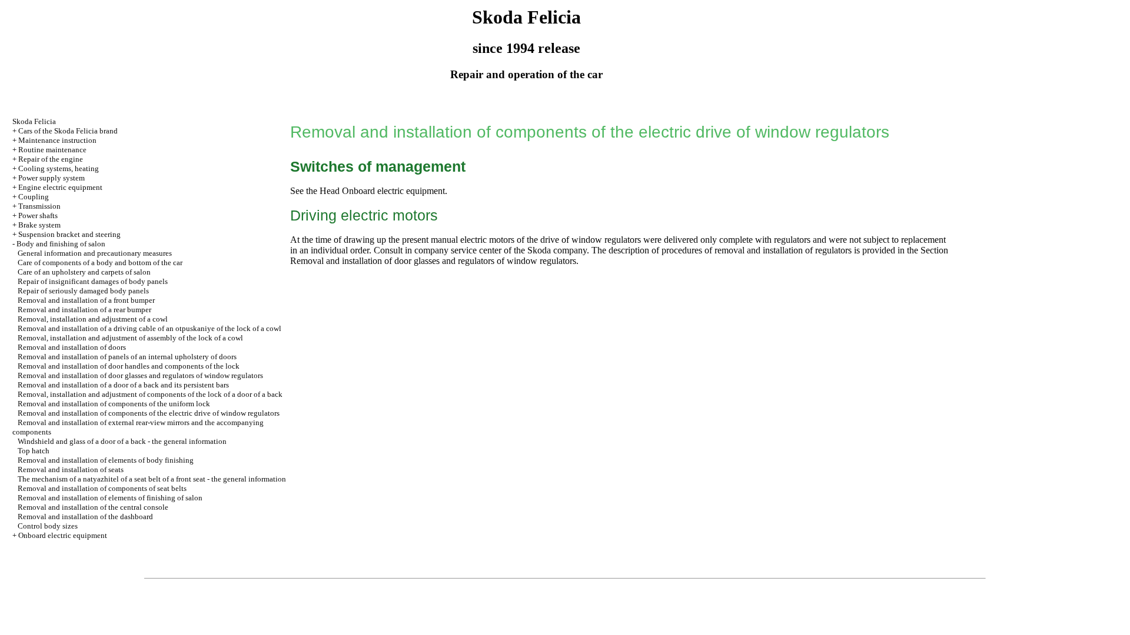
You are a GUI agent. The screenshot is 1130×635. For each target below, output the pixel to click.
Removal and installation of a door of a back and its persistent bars (123, 384)
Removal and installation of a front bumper (86, 300)
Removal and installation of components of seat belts (102, 488)
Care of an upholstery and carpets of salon (84, 272)
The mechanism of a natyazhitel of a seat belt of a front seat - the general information (152, 478)
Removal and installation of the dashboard (85, 516)
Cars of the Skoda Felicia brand (68, 130)
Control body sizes (48, 526)
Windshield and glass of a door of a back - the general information (122, 441)
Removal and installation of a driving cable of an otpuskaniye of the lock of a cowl (149, 328)
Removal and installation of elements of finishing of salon (110, 497)
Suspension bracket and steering (69, 234)
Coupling (33, 196)
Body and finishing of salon (60, 243)
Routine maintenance (52, 149)
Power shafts (38, 215)
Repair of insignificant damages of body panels (93, 281)
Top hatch (33, 450)
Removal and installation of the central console (93, 507)
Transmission (39, 206)
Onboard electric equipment (62, 535)
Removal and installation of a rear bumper (84, 309)
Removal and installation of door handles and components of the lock (129, 366)
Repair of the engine (50, 159)
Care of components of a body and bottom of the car (100, 262)
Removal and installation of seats (71, 469)
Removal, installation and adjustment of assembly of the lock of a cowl (130, 337)
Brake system (39, 224)
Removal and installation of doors (72, 347)
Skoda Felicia (34, 121)
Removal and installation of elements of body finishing (106, 460)
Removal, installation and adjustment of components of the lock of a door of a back (150, 394)
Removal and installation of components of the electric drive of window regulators (149, 413)
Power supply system (51, 177)
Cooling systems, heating (58, 168)
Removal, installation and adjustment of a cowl (93, 319)
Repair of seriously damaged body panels (83, 290)
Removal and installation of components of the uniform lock (114, 403)
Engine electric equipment (60, 187)
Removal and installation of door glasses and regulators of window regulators (140, 375)
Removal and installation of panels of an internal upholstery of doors (127, 356)
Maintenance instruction (57, 140)
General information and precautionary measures (95, 253)
